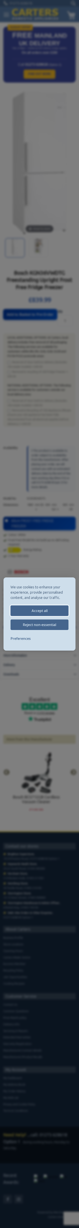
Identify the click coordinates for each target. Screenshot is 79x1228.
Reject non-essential (39, 624)
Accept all (40, 610)
